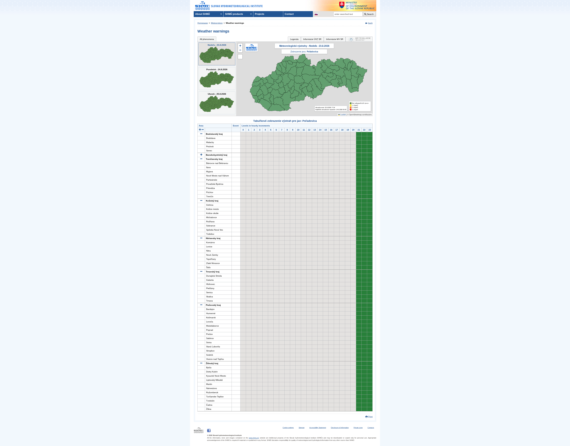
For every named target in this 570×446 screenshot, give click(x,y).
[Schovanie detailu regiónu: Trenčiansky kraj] (201, 159)
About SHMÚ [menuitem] (202, 14)
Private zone (358, 427)
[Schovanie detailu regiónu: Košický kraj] (201, 201)
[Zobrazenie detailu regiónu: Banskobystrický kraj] (201, 155)
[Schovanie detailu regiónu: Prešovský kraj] (201, 305)
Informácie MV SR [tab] (334, 39)
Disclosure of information (340, 427)
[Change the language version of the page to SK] (316, 14)
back (370, 23)
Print (370, 416)
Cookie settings (288, 427)
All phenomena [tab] (207, 39)
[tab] (359, 39)
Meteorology (217, 23)
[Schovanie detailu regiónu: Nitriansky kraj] (201, 238)
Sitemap (301, 427)
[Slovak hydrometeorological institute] (229, 5)
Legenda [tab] (294, 39)
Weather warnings (235, 23)
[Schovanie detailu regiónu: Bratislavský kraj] (201, 134)
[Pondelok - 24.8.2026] (217, 78)
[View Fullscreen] (240, 56)
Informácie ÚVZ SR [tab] (312, 39)
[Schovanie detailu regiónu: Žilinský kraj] (201, 363)
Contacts (371, 427)
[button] (240, 45)
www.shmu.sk (254, 438)
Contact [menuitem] (289, 14)
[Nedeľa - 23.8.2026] (217, 54)
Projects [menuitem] (259, 14)
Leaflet (343, 114)
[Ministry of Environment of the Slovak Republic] (357, 5)
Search (370, 14)
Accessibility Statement (317, 427)
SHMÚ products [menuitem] (234, 14)
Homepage (202, 23)
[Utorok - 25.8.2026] (217, 103)
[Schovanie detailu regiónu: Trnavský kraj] (201, 271)
